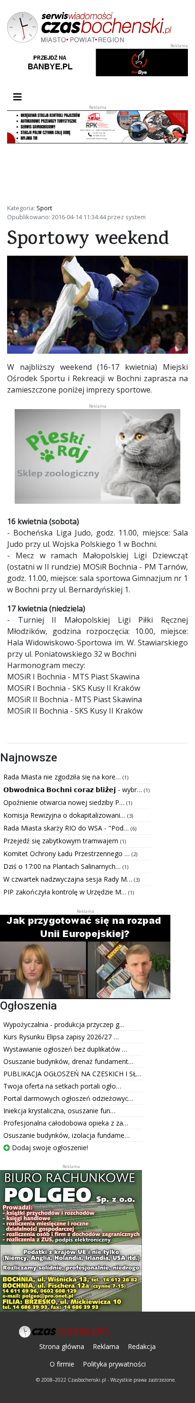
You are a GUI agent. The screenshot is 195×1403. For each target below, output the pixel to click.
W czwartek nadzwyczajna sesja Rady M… (68, 879)
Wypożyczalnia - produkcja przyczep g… (63, 1024)
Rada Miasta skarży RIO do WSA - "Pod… (67, 827)
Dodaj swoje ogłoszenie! (49, 1147)
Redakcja (142, 1346)
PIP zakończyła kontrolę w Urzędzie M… (65, 891)
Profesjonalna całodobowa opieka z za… (65, 1122)
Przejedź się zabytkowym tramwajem (61, 840)
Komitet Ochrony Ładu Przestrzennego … (67, 853)
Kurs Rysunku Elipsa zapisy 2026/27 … (61, 1036)
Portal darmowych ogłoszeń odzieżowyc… (68, 1098)
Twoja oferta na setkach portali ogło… (62, 1085)
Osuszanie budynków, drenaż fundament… (68, 1061)
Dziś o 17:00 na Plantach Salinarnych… (63, 866)
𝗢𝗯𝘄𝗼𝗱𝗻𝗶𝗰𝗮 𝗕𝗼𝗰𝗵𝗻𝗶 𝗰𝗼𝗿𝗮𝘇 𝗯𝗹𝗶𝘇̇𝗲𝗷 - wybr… (73, 789)
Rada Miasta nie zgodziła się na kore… (63, 776)
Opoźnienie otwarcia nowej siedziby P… (64, 802)
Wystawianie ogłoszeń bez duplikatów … (65, 1049)
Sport (44, 208)
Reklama (106, 1346)
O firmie (62, 1363)
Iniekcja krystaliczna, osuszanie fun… (59, 1110)
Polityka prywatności (114, 1363)
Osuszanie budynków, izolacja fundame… (66, 1135)
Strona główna (61, 1346)
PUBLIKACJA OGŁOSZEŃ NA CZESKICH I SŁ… (72, 1073)
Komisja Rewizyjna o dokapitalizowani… (65, 815)
